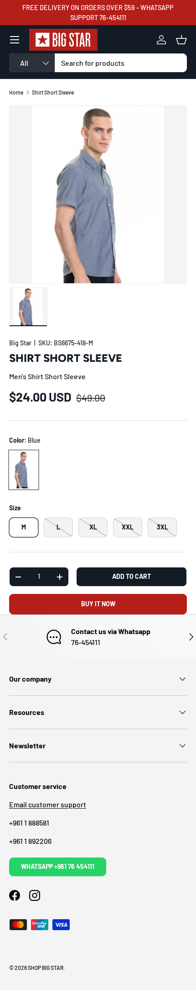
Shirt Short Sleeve (53, 92)
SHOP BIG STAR (45, 967)
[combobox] (98, 62)
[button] (181, 40)
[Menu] (15, 40)
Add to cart (131, 576)
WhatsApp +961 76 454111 (57, 866)
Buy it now (98, 604)
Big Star (20, 343)
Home (16, 92)
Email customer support (47, 804)
